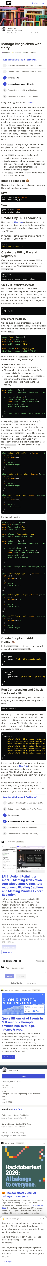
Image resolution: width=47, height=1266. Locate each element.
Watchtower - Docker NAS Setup (15, 1116)
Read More (7, 952)
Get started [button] (9, 1262)
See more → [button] (8, 1057)
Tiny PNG (18, 222)
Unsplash (29, 102)
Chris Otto (11, 28)
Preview (21, 976)
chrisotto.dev (25, 33)
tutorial (33, 53)
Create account (37, 3)
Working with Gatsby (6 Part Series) (20, 60)
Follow (23, 1076)
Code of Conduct (17, 983)
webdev (6, 53)
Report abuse (31, 983)
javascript (16, 53)
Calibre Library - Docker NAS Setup (16, 1125)
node (25, 53)
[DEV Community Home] (9, 3)
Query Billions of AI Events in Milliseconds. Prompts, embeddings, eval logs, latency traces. (22, 1024)
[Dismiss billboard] (43, 1218)
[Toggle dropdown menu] (43, 842)
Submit (9, 976)
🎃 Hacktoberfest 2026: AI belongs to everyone (19, 1194)
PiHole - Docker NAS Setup (14, 1134)
